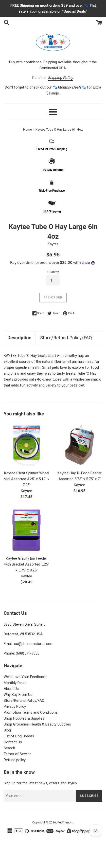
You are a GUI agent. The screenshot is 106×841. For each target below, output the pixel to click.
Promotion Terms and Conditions (31, 712)
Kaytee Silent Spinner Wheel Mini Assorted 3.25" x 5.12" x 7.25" (26, 479)
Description (19, 338)
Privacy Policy (15, 706)
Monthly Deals (15, 683)
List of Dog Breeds (19, 736)
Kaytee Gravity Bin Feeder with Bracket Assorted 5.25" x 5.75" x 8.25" (26, 564)
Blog (7, 730)
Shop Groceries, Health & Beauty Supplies (37, 724)
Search (9, 748)
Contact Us (13, 742)
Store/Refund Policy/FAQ (66, 338)
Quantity (53, 272)
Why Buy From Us (18, 694)
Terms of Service (18, 754)
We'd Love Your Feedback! (25, 677)
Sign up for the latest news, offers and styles (40, 783)
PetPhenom (65, 822)
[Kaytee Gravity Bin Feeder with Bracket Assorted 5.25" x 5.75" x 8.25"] (26, 530)
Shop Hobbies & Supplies (24, 718)
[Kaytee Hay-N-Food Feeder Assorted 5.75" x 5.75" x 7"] (79, 445)
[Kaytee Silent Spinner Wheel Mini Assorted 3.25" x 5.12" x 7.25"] (26, 445)
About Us (11, 688)
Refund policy (15, 760)
